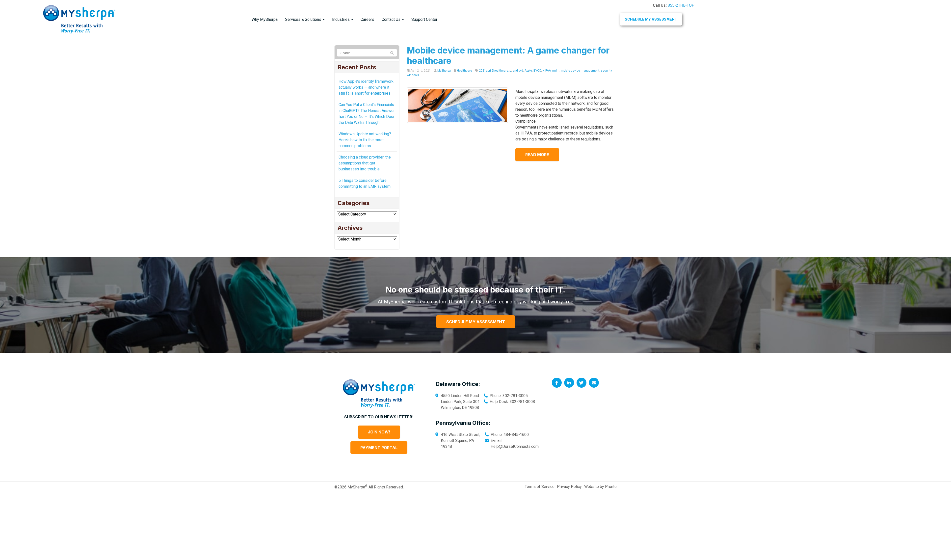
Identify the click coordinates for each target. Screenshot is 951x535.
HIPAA (547, 70)
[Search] (392, 53)
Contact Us (391, 19)
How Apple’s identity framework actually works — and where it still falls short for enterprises (366, 87)
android (518, 70)
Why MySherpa (265, 19)
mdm (555, 70)
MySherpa (444, 70)
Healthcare (464, 70)
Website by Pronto (600, 486)
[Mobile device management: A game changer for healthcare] (457, 105)
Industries (341, 19)
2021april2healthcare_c (495, 70)
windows (413, 75)
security (606, 70)
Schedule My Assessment (651, 19)
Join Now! (379, 431)
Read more (537, 154)
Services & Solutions (303, 19)
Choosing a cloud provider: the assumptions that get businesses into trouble (365, 163)
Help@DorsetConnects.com (515, 446)
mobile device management (580, 70)
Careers (367, 19)
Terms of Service (540, 486)
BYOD (537, 70)
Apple (528, 70)
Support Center (424, 19)
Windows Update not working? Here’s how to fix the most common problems (365, 140)
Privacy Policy (569, 486)
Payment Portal (378, 447)
